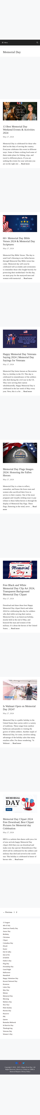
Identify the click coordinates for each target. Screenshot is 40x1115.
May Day (6, 990)
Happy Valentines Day (10, 978)
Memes (5, 993)
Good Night (7, 969)
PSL (4, 1016)
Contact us (26, 1069)
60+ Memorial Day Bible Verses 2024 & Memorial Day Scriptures (19, 241)
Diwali (5, 946)
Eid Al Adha (7, 952)
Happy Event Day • (27, 1067)
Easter (5, 949)
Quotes (5, 1019)
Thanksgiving (7, 1028)
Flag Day (6, 964)
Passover (6, 1014)
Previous (7, 912)
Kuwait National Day (10, 981)
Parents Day (7, 1011)
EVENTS (6, 958)
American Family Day (10, 928)
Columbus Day (8, 943)
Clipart (5, 940)
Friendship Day (8, 967)
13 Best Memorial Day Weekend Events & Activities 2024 (19, 129)
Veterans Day (7, 1031)
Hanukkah (6, 975)
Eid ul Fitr (6, 955)
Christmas (6, 937)
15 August (6, 922)
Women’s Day (8, 1034)
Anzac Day (6, 931)
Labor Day (6, 987)
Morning (6, 999)
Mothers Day (7, 1002)
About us (19, 1069)
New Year (6, 1005)
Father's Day (7, 961)
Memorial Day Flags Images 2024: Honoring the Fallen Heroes (18, 472)
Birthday (6, 934)
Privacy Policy (26, 1071)
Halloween (6, 972)
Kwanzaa (6, 984)
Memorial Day (8, 996)
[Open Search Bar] (37, 42)
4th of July (6, 925)
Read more (25, 164)
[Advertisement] (20, 20)
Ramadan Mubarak (9, 1022)
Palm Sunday (7, 1008)
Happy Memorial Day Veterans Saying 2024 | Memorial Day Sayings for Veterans (19, 357)
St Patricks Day (8, 1025)
